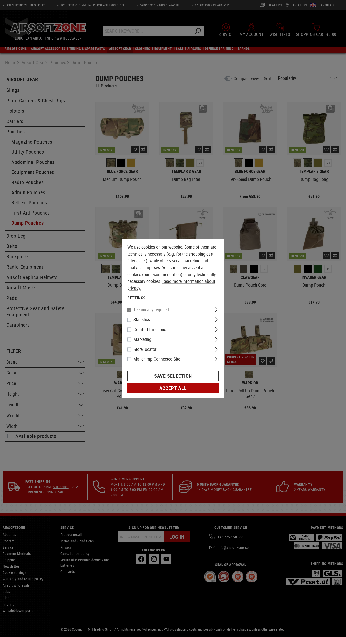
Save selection (173, 376)
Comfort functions (149, 329)
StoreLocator (144, 349)
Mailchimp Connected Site (156, 359)
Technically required (151, 310)
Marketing (142, 339)
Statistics (141, 320)
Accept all (173, 388)
